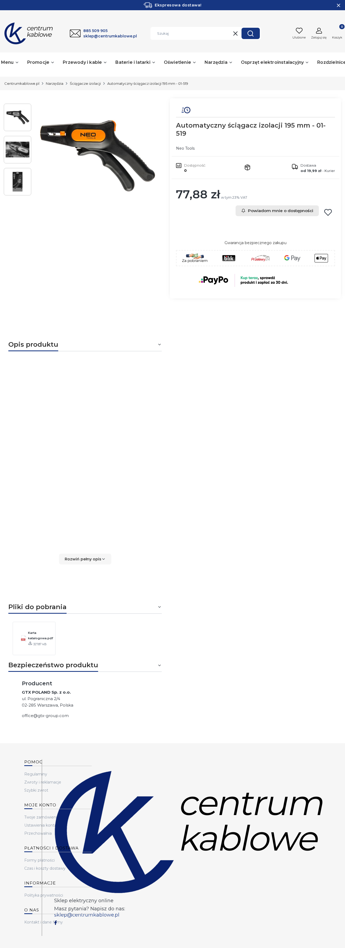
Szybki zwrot (36, 790)
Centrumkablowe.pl (21, 83)
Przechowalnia (38, 833)
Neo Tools (185, 148)
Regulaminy (35, 774)
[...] (96, 156)
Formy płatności (39, 860)
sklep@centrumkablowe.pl (86, 915)
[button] (251, 33)
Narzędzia (54, 83)
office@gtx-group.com (45, 715)
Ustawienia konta (40, 825)
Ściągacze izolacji (85, 83)
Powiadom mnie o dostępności (280, 210)
